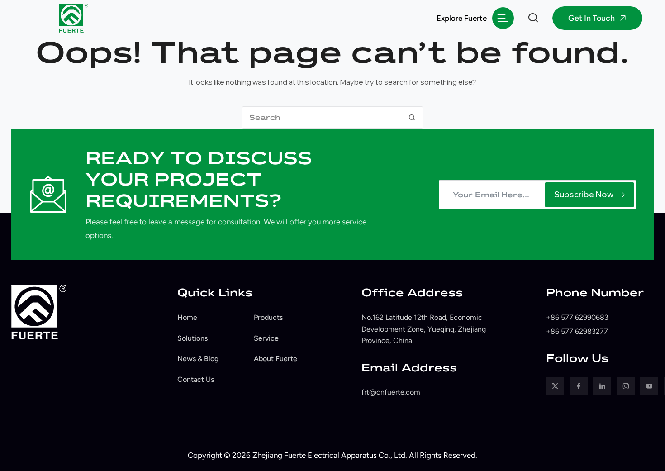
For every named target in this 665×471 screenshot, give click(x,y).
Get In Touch (591, 18)
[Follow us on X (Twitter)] (555, 386)
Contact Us (195, 379)
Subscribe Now (583, 194)
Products (268, 317)
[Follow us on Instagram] (626, 386)
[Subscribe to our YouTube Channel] (649, 386)
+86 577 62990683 (577, 317)
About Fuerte (275, 358)
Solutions (192, 338)
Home (187, 317)
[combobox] (321, 117)
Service (266, 338)
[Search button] (412, 117)
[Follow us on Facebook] (579, 386)
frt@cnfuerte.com (390, 392)
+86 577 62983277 (577, 331)
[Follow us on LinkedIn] (602, 386)
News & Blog (197, 358)
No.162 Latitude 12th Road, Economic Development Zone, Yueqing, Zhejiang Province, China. (423, 329)
